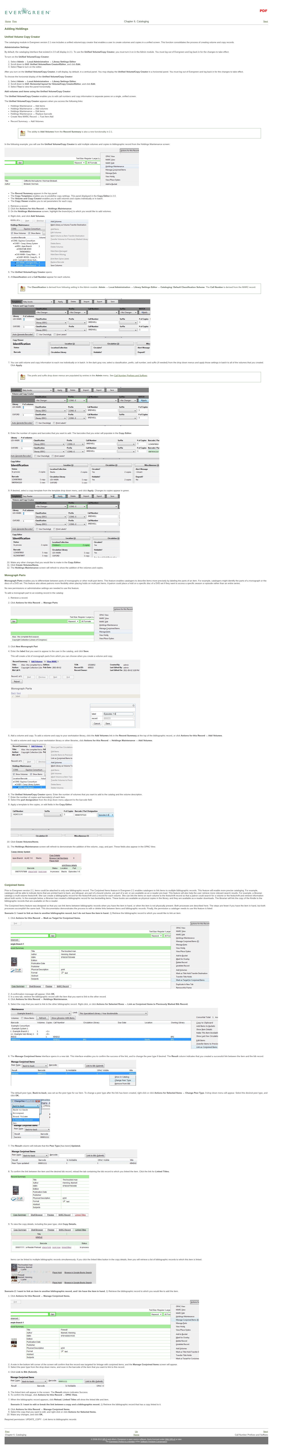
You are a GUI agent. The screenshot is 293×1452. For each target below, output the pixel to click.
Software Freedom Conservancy (153, 1442)
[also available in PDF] (263, 18)
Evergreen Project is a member (122, 1442)
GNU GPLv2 (170, 1439)
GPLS (104, 1439)
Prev (14, 21)
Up (136, 1431)
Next (265, 21)
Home (8, 21)
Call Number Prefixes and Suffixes (130, 375)
